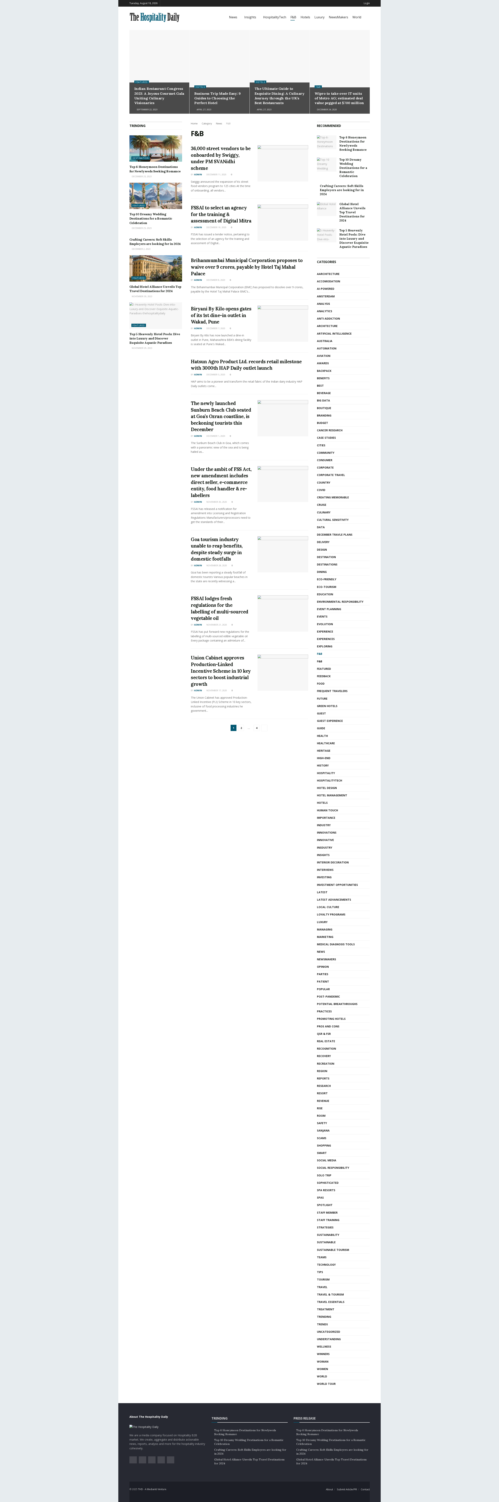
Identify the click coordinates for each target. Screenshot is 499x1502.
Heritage (323, 750)
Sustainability (328, 1235)
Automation (326, 348)
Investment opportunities (337, 885)
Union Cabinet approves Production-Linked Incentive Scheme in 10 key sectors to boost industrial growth (221, 671)
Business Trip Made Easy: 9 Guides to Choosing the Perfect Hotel (217, 98)
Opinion (323, 967)
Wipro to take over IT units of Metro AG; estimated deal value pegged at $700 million (339, 98)
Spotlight (325, 1205)
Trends (322, 1324)
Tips (320, 1272)
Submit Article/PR (347, 1489)
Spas (320, 1197)
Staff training (328, 1220)
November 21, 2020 (216, 624)
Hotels (305, 17)
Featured (141, 82)
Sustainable (326, 1242)
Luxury (319, 17)
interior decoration (333, 862)
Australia (324, 341)
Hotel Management (332, 795)
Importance (326, 818)
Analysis (323, 304)
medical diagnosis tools (336, 944)
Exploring (324, 646)
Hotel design (327, 788)
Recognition (326, 1048)
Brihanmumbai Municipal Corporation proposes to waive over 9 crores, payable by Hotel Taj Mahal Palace (247, 266)
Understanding (329, 1339)
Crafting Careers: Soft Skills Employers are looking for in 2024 (342, 190)
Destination (141, 158)
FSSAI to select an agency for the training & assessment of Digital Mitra (221, 214)
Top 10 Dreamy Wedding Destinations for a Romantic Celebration (150, 218)
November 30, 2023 (141, 296)
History (323, 765)
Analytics (324, 311)
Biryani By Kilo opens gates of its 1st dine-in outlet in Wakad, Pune (221, 315)
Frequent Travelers (332, 691)
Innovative (325, 840)
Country (323, 482)
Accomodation (328, 281)
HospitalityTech (274, 17)
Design (322, 549)
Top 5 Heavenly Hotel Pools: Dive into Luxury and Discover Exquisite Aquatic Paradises (154, 338)
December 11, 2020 (216, 174)
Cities (321, 445)
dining (322, 572)
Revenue (323, 1101)
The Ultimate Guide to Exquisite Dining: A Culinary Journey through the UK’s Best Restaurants (279, 95)
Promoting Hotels (331, 1019)
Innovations (326, 832)
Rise (320, 1108)
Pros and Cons (328, 1026)
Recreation (325, 1063)
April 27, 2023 (203, 109)
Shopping (324, 1145)
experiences (326, 639)
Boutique (324, 408)
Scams (321, 1138)
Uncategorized (328, 1332)
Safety (322, 1123)
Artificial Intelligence (334, 333)
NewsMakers (338, 17)
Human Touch (327, 810)
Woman (322, 1361)
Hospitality (326, 773)
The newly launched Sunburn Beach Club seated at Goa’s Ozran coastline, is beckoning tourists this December (221, 416)
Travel (322, 1287)
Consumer (324, 460)
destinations (327, 564)
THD (140, 1489)
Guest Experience (330, 721)
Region (322, 1071)
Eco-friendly (326, 579)
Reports (323, 1078)
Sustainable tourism (333, 1250)
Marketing (325, 937)
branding (324, 415)
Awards (323, 363)
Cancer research (329, 430)
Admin (198, 174)
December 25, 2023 (141, 176)
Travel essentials (330, 1302)
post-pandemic (328, 996)
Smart (322, 1153)
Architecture (327, 326)
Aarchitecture (328, 274)
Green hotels (327, 706)
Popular (323, 989)
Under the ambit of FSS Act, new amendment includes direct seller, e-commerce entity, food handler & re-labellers (221, 482)
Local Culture (328, 907)
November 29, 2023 (141, 347)
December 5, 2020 (215, 374)
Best (320, 385)
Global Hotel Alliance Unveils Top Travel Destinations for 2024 (352, 212)
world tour (326, 1384)
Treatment (325, 1309)
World (356, 17)
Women (322, 1369)
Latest (322, 892)
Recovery (324, 1056)
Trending (324, 1317)
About (329, 1489)
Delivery (323, 542)
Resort (322, 1093)
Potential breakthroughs (337, 1004)
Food (321, 683)
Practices (324, 1011)
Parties (322, 974)
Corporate (325, 467)
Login (366, 3)
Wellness (324, 1346)
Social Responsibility (333, 1168)
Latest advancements (334, 899)
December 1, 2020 (215, 435)
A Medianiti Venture (155, 1489)
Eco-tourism (326, 587)
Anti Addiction (328, 318)
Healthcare (326, 743)
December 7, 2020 (215, 328)
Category (207, 123)
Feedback (324, 676)
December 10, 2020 (216, 227)
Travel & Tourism (330, 1294)
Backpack (324, 371)
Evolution (325, 624)
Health (322, 736)
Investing (324, 877)
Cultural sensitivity (333, 520)
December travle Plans (334, 534)
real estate (326, 1041)
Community (325, 453)
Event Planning (329, 609)
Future (322, 698)
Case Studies (326, 438)
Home (194, 123)
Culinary (323, 512)
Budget (322, 423)
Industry (324, 825)
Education (325, 594)
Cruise (321, 505)
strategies (325, 1227)
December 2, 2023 (140, 248)
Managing (324, 929)
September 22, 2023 (146, 109)
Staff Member (327, 1212)
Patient (323, 981)
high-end (323, 758)
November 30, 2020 (216, 501)
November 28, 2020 (216, 565)
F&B (293, 17)
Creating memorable (333, 497)
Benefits (323, 378)
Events (322, 616)
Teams (321, 1257)
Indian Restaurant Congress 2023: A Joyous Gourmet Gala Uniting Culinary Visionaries (159, 95)
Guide (321, 728)
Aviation (323, 356)
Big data (323, 400)
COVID (321, 490)
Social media (326, 1160)
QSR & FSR (324, 1034)
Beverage (324, 393)
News (233, 17)
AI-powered (325, 289)
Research (324, 1086)
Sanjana (323, 1130)
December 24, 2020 (326, 109)
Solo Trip (324, 1175)
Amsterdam (326, 296)
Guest (321, 713)
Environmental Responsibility (340, 601)
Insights (250, 17)
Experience (325, 631)
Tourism (323, 1279)
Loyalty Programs (331, 914)
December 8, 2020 (215, 279)
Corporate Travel (331, 475)
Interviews (325, 870)
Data (321, 527)
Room (321, 1115)
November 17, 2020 (216, 690)
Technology (326, 1264)
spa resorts (326, 1190)
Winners (323, 1354)
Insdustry (324, 847)
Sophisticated (328, 1183)
